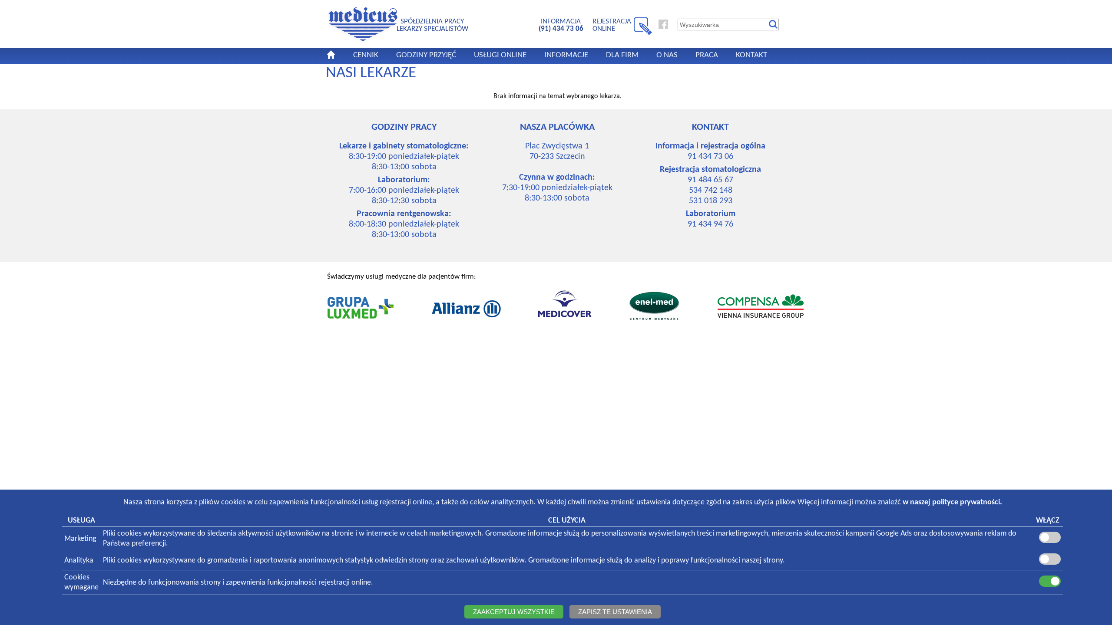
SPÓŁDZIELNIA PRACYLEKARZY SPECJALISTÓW (432, 25)
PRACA (706, 55)
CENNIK (365, 55)
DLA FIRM (622, 55)
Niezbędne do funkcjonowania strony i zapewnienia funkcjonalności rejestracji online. (238, 583)
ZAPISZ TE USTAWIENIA (615, 611)
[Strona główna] (362, 41)
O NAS (667, 55)
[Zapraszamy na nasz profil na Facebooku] (663, 27)
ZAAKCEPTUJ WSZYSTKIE (514, 611)
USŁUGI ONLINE (500, 55)
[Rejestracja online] (643, 33)
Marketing (80, 539)
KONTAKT (751, 55)
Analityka (78, 560)
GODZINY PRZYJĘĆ (426, 55)
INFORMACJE (566, 55)
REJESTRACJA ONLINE (611, 25)
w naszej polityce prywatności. (952, 502)
